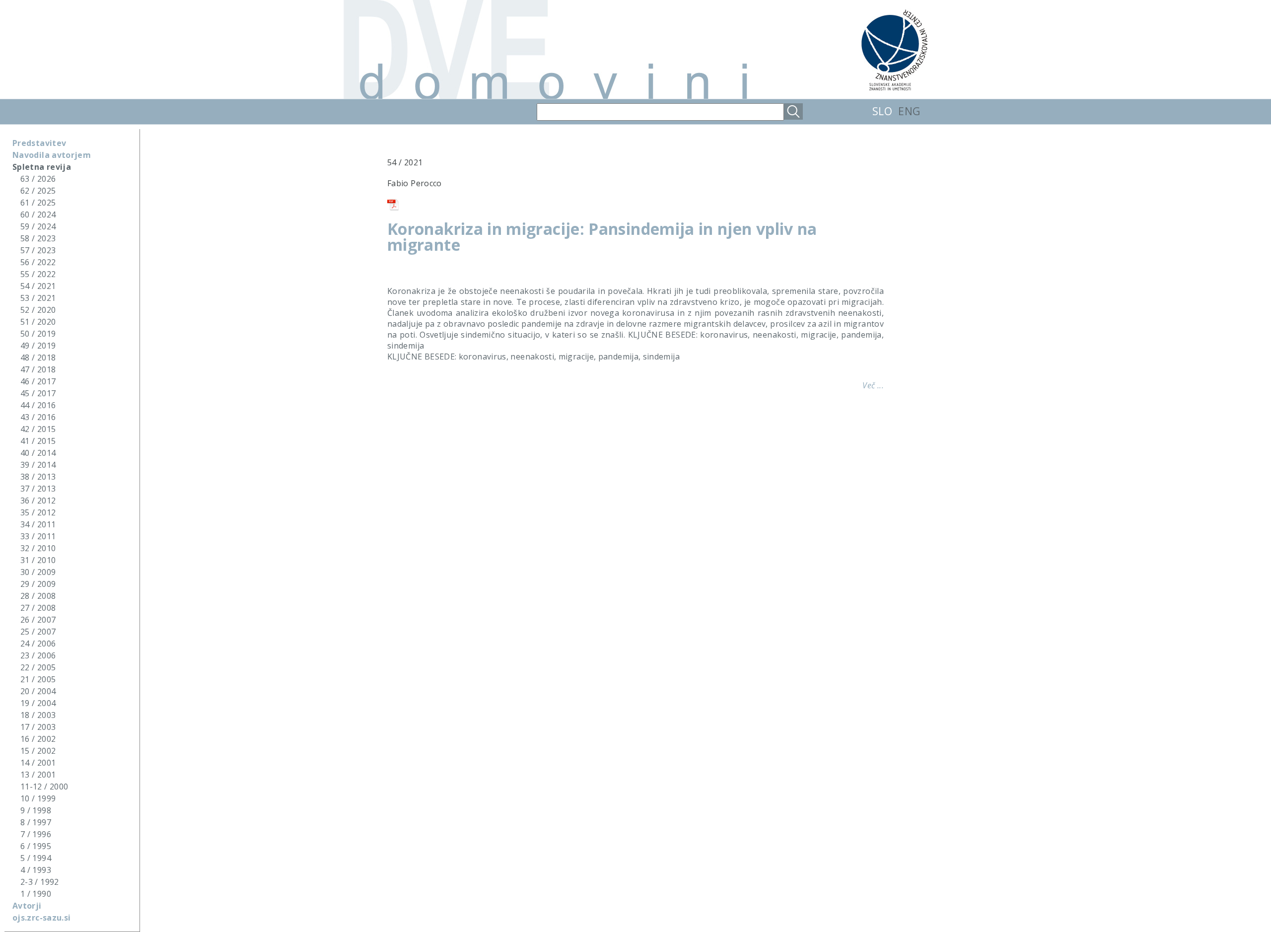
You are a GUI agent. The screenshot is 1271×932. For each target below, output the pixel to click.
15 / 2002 (38, 750)
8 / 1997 (35, 822)
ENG (909, 111)
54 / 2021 (38, 286)
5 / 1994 (35, 858)
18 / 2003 (38, 715)
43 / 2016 (38, 417)
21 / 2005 (38, 679)
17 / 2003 (38, 726)
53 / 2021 (38, 297)
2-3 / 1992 (39, 881)
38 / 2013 (38, 476)
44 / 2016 (38, 405)
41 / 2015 (38, 440)
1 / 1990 (35, 893)
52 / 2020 (38, 309)
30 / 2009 (38, 572)
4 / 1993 (35, 869)
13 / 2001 (38, 774)
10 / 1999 (38, 798)
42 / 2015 (38, 429)
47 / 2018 (38, 369)
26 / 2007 (38, 619)
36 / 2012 (38, 500)
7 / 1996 (35, 834)
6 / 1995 (35, 846)
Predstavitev (39, 143)
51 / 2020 (38, 321)
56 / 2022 (38, 262)
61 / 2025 (38, 202)
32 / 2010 (38, 548)
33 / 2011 (38, 536)
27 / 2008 (38, 607)
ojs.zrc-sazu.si (41, 917)
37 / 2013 (38, 488)
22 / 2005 (38, 667)
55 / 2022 (38, 274)
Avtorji (27, 905)
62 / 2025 (38, 190)
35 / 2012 (38, 512)
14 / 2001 (38, 762)
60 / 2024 (38, 214)
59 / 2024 (38, 226)
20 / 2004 (38, 691)
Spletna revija (41, 166)
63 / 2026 (38, 178)
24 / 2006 (38, 643)
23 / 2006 (38, 655)
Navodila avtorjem (51, 154)
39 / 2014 (38, 464)
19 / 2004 (38, 703)
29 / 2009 (38, 583)
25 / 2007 (38, 631)
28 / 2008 (38, 595)
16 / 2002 (38, 738)
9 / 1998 (35, 810)
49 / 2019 (38, 345)
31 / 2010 (38, 560)
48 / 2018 (38, 357)
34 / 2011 (38, 524)
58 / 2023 (38, 238)
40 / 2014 (38, 452)
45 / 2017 (38, 393)
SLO (882, 111)
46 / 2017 (38, 381)
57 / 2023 (38, 250)
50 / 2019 (38, 333)
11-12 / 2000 (44, 786)
